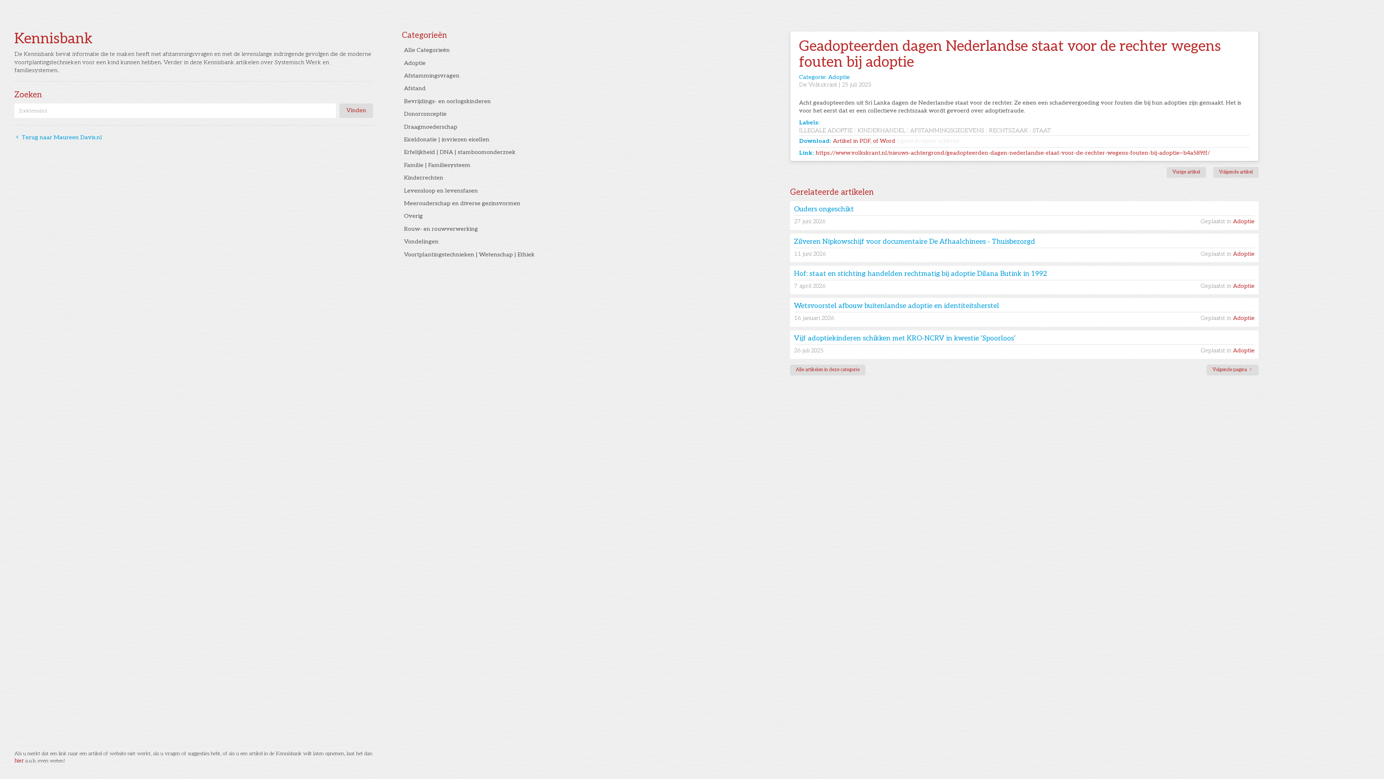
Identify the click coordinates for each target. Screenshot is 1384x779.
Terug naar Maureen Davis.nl (58, 137)
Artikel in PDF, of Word (896, 141)
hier (19, 761)
